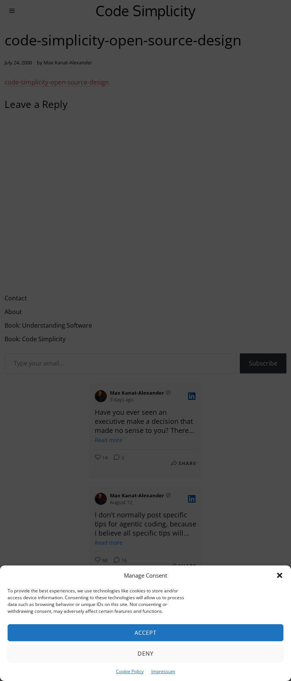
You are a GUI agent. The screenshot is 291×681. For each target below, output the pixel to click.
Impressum (163, 671)
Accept (145, 632)
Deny (145, 653)
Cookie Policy (130, 671)
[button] (279, 575)
